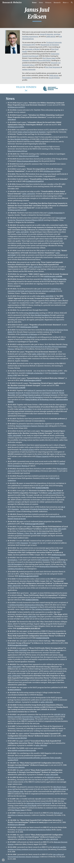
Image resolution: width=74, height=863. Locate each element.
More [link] (65, 2)
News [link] (41, 2)
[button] (72, 2)
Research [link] (57, 2)
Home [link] (34, 2)
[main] (37, 14)
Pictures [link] (48, 2)
